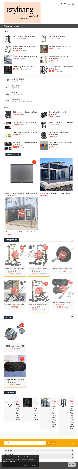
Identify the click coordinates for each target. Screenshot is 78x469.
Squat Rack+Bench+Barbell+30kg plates (18, 304)
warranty (14, 93)
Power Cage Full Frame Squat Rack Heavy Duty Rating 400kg (32, 56)
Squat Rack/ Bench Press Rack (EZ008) (61, 46)
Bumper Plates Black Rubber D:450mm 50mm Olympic (23, 380)
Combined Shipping (17, 99)
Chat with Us (6, 468)
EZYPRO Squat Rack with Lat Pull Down (25, 67)
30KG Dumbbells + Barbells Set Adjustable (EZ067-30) (30, 112)
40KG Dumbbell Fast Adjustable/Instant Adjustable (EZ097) (32, 143)
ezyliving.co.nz (41, 466)
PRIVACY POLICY (27, 465)
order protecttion (18, 79)
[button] (17, 48)
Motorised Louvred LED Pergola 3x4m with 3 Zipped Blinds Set (26, 232)
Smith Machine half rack (57, 36)
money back (15, 86)
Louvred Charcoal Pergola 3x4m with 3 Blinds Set (56, 193)
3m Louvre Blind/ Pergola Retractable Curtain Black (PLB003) (25, 193)
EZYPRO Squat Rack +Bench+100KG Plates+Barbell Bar (47, 269)
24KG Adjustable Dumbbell (57, 112)
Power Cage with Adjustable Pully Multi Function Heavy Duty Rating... (35, 46)
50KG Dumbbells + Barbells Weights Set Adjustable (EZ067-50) (33, 122)
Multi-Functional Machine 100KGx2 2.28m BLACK (28, 36)
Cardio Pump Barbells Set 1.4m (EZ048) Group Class (29, 132)
